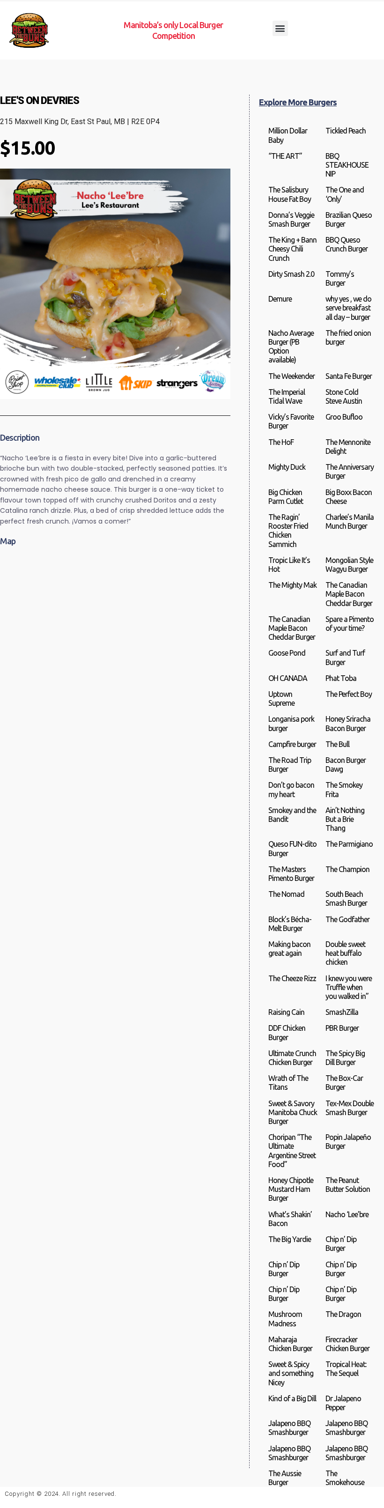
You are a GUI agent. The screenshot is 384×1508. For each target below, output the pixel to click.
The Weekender (291, 376)
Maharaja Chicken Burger (290, 1344)
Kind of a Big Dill (292, 1398)
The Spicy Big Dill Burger (345, 1057)
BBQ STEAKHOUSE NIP (347, 165)
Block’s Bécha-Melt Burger (289, 923)
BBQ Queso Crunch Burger (346, 244)
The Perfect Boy (348, 694)
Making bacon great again (289, 948)
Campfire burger (292, 744)
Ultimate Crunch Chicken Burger (292, 1057)
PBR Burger (342, 1028)
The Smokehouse (344, 1477)
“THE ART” (285, 156)
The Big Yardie (289, 1239)
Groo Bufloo (343, 417)
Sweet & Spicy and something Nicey (290, 1373)
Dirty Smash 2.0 (291, 274)
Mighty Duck (286, 467)
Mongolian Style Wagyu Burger (349, 564)
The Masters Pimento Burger (291, 873)
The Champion (347, 869)
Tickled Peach (345, 130)
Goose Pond (286, 653)
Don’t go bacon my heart (291, 789)
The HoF (281, 442)
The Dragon (343, 1314)
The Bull (337, 744)
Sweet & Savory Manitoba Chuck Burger (292, 1112)
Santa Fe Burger (348, 376)
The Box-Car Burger (344, 1082)
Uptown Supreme (281, 698)
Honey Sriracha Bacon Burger (347, 723)
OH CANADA (287, 678)
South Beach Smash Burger (346, 898)
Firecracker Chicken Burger (347, 1344)
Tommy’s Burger (339, 278)
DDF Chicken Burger (286, 1032)
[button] (280, 28)
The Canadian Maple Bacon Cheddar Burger (348, 594)
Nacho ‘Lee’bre (347, 1214)
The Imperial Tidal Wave (286, 396)
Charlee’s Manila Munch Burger (349, 521)
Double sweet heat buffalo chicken (345, 953)
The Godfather (347, 919)
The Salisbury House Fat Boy (289, 194)
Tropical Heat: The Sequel (345, 1368)
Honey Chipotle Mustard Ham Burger (290, 1189)
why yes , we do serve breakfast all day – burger (348, 308)
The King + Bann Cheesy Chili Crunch (292, 249)
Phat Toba (340, 678)
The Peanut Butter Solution (347, 1184)
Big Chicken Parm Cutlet (285, 496)
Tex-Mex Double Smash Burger (349, 1107)
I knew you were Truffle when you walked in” (348, 987)
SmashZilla (341, 1012)
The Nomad (286, 894)
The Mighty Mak (292, 585)
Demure (280, 299)
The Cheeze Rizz (292, 978)
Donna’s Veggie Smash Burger (291, 219)
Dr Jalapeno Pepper (343, 1403)
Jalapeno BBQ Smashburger (289, 1427)
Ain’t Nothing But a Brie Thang (344, 819)
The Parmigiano (349, 844)
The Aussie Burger (284, 1477)
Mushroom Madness (285, 1318)
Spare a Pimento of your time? (349, 623)
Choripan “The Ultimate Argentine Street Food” (292, 1150)
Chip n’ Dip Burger (340, 1243)
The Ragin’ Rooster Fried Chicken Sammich (288, 530)
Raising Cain (286, 1012)
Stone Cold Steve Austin (343, 396)
